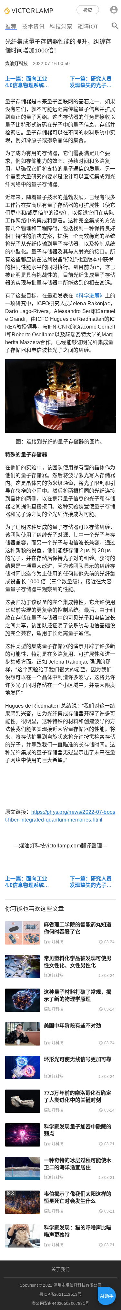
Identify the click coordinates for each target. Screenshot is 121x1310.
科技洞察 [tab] (61, 27)
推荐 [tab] (10, 27)
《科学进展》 (89, 295)
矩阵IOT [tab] (87, 27)
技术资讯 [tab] (33, 27)
